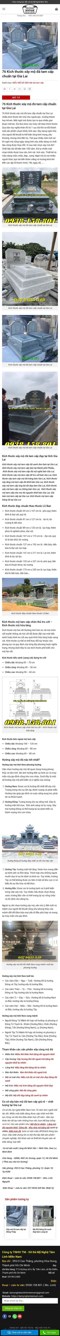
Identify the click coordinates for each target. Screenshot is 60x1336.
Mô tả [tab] (16, 97)
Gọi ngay (51, 1332)
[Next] (55, 1223)
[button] (3, 9)
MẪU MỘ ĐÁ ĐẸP (35, 16)
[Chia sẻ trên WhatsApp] (4, 89)
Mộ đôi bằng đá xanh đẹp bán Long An (42, 1230)
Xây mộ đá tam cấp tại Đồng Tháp (16, 1230)
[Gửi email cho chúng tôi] (9, 1316)
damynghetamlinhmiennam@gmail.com (29, 1292)
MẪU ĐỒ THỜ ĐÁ (26, 1328)
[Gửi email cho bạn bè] (19, 89)
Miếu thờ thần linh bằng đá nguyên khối (35, 1054)
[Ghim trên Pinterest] (24, 89)
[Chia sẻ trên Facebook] (9, 89)
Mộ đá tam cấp (36, 83)
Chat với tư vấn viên (21, 1332)
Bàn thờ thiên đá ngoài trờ (32, 1072)
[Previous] (5, 1223)
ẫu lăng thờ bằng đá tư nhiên (31, 1067)
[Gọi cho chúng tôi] (14, 1316)
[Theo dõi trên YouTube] (19, 1316)
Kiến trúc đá (15, 1131)
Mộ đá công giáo (28, 1090)
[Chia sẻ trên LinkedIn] (29, 89)
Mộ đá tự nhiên (37, 1124)
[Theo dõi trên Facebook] (4, 1316)
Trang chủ (21, 16)
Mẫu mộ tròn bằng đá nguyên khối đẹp (33, 1085)
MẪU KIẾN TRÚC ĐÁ (42, 1328)
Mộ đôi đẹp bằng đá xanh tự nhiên (30, 1095)
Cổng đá (23, 1127)
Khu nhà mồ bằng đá (39, 1127)
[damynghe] (30, 9)
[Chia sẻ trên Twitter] (14, 89)
